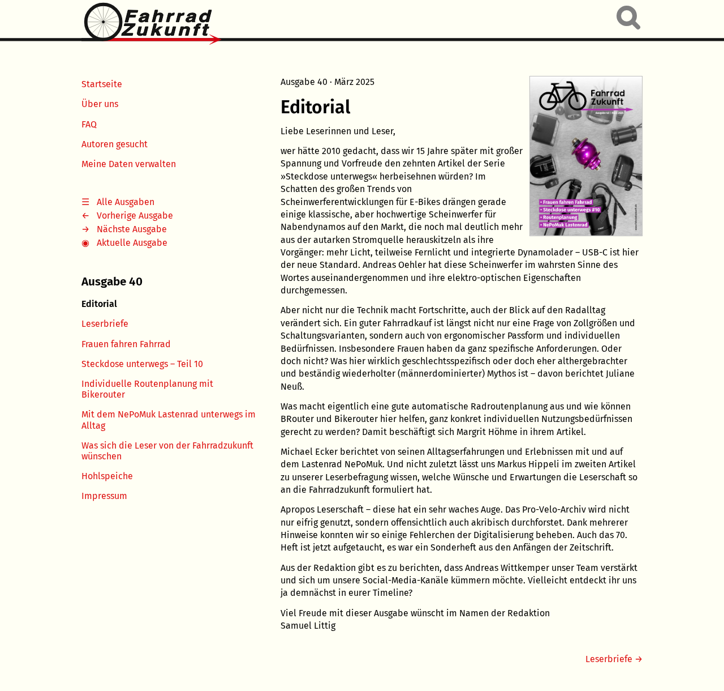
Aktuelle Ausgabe (132, 242)
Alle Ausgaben (125, 202)
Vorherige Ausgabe (135, 215)
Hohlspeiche (107, 476)
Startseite (101, 84)
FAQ (89, 124)
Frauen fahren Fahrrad (126, 344)
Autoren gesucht (114, 144)
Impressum (104, 495)
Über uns (99, 104)
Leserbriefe (104, 323)
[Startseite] (151, 24)
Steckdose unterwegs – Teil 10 (142, 364)
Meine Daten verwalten (128, 164)
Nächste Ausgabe (132, 229)
